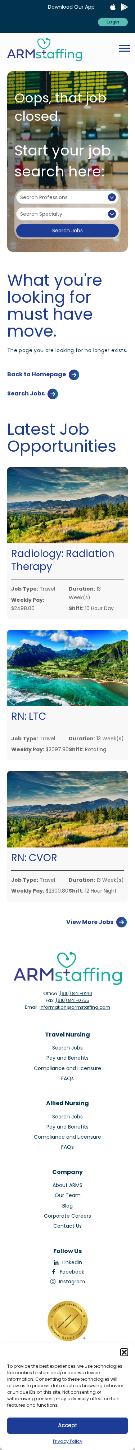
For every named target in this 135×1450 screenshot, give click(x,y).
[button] (124, 1352)
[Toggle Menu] (124, 48)
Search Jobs (67, 230)
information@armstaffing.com (75, 1007)
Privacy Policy (67, 1441)
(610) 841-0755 (72, 1000)
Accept (67, 1425)
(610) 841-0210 (75, 993)
